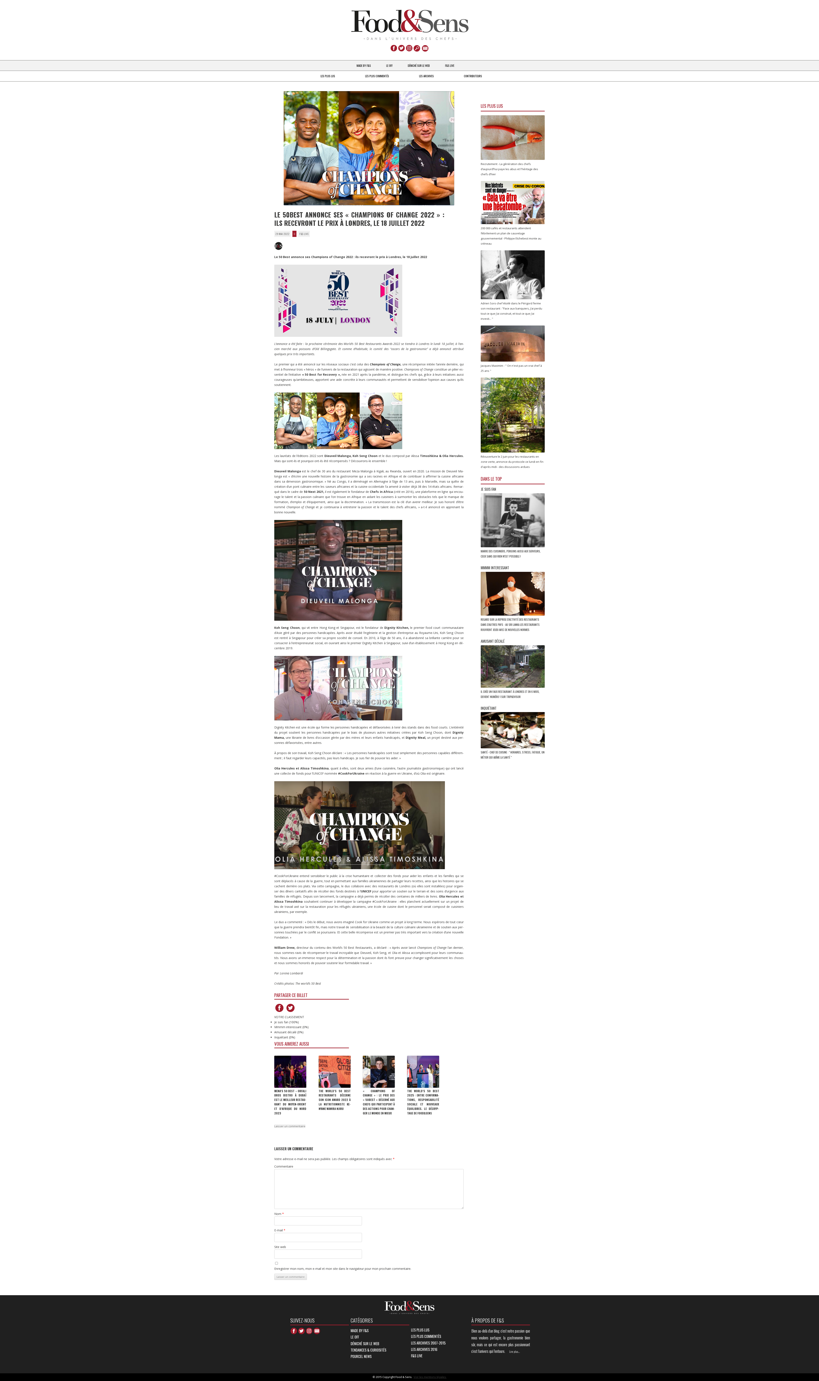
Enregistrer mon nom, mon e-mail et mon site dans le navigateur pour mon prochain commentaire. (342, 1269)
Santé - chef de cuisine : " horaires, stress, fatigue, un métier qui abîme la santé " (513, 754)
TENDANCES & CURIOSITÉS (368, 1350)
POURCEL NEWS (361, 1356)
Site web (280, 1247)
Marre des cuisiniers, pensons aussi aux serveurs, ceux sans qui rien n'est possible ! (511, 553)
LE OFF (389, 65)
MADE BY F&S (364, 65)
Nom (279, 1214)
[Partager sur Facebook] (279, 1012)
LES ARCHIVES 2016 (424, 1349)
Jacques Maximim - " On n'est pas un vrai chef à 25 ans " (511, 368)
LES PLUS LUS (328, 76)
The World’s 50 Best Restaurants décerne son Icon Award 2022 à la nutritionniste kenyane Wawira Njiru (335, 1100)
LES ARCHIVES (426, 76)
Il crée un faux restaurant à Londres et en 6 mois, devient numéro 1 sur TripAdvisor (510, 694)
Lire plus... (514, 1351)
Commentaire (283, 1166)
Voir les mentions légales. (430, 1377)
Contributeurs (473, 76)
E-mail (279, 1230)
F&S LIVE (449, 65)
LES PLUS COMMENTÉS (377, 76)
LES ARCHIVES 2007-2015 (428, 1343)
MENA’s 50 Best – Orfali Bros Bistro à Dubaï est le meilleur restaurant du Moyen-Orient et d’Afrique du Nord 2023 (290, 1102)
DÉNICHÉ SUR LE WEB (419, 65)
